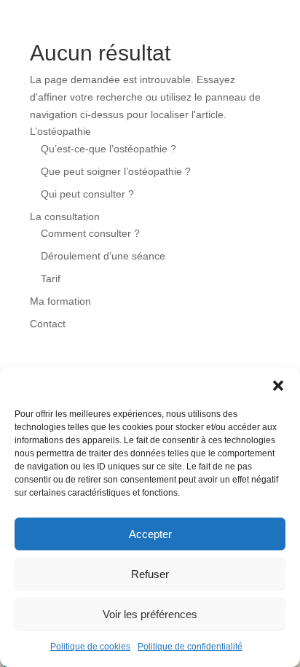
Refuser (150, 574)
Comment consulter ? (90, 233)
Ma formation (60, 301)
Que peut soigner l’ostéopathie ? (116, 171)
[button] (278, 385)
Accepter (150, 534)
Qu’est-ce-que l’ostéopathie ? (108, 149)
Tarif (50, 278)
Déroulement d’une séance (103, 256)
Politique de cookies (90, 646)
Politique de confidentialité (190, 646)
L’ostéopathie (60, 131)
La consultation (65, 216)
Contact (48, 323)
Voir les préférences (150, 614)
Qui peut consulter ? (87, 194)
